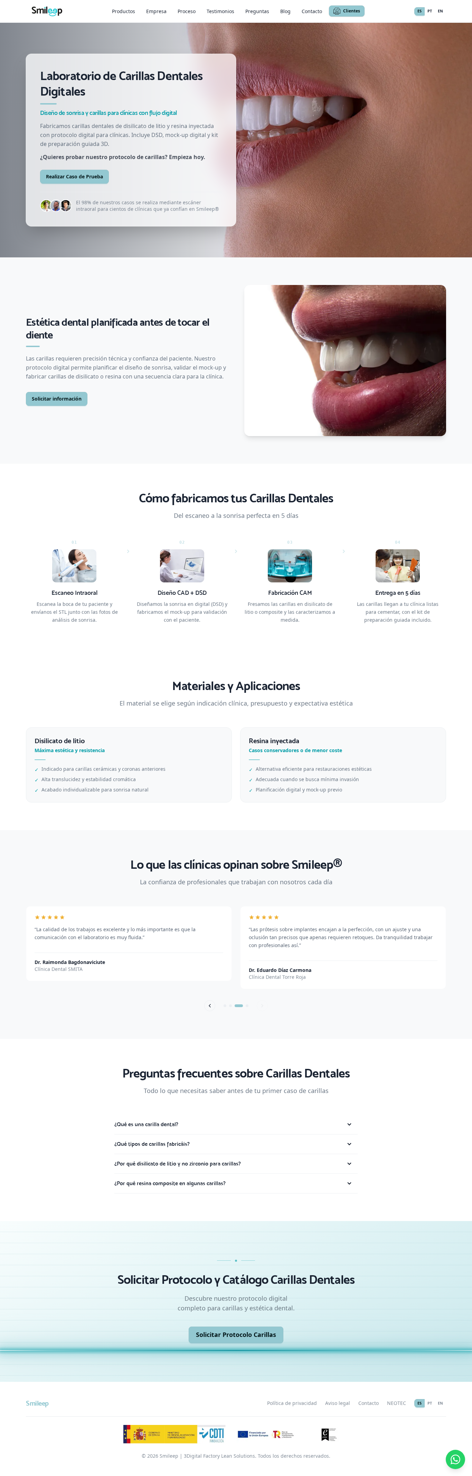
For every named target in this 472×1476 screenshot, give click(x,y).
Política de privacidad (292, 1403)
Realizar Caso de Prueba (74, 176)
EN (440, 10)
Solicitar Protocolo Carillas (236, 1334)
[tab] (228, 1005)
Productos (123, 11)
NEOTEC (396, 1403)
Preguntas (257, 11)
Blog (285, 11)
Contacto (312, 11)
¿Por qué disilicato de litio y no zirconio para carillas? (177, 1163)
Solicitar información (57, 398)
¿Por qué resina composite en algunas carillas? (170, 1183)
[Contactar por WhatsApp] (455, 1459)
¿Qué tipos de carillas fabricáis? (152, 1144)
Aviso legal (337, 1403)
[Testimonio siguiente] (262, 1005)
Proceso (187, 11)
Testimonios (220, 11)
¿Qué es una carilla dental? (146, 1124)
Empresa (156, 11)
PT (429, 10)
